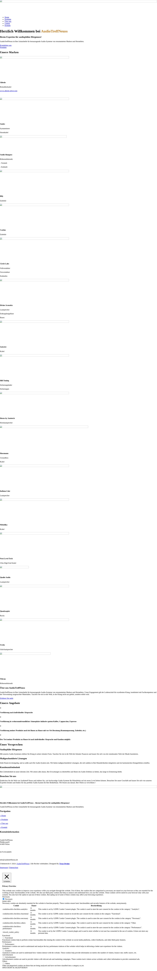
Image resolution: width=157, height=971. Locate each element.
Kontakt (7, 25)
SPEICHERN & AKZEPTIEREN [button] (14, 968)
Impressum (4, 868)
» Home (3, 816)
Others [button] (4, 961)
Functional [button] (6, 936)
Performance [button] (6, 942)
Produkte (8, 19)
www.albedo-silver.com (8, 91)
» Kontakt (3, 827)
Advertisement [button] (7, 955)
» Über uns (4, 823)
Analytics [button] (5, 948)
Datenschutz (13, 868)
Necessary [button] (6, 897)
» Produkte (4, 820)
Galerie (7, 23)
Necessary (9, 899)
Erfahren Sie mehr (6, 698)
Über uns (8, 21)
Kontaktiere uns (5, 45)
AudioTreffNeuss (23, 864)
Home (7, 17)
